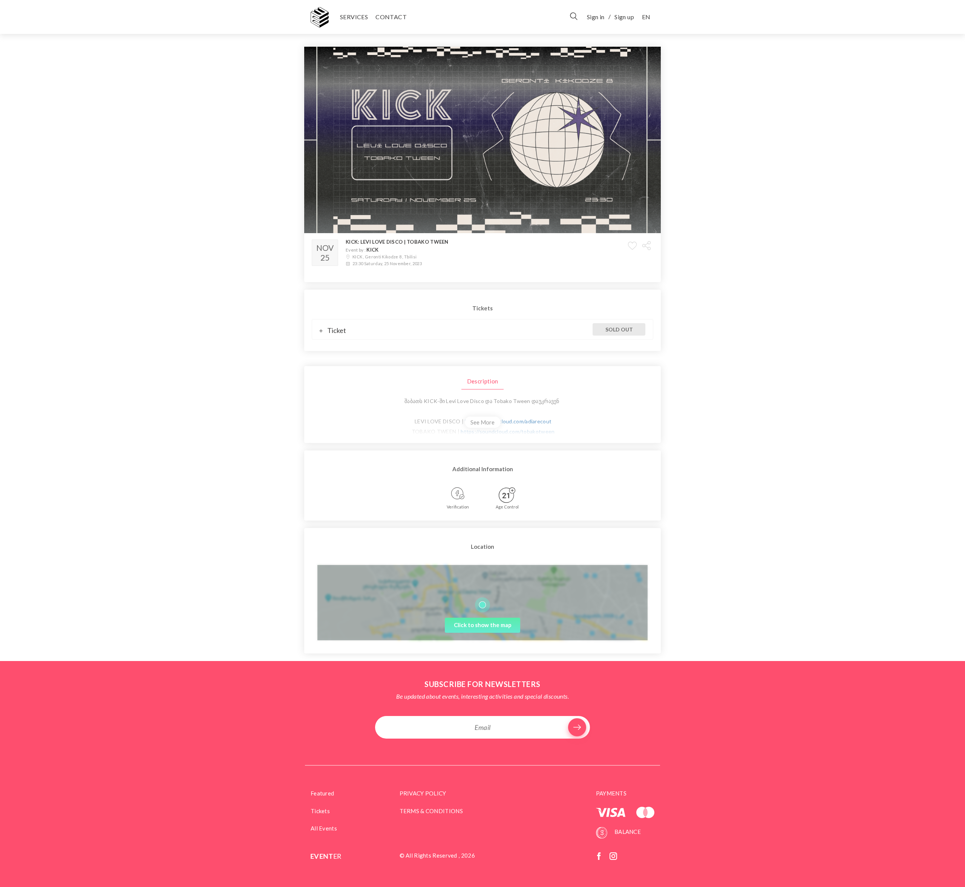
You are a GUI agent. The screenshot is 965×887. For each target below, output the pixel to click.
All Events (324, 828)
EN (646, 16)
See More (482, 422)
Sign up (624, 16)
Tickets (320, 811)
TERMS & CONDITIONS (431, 811)
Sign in (596, 16)
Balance (627, 831)
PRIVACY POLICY (423, 793)
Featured (322, 793)
